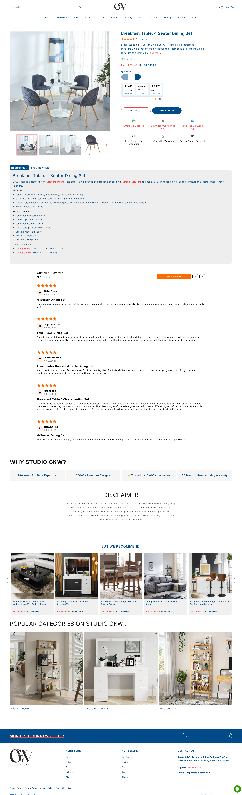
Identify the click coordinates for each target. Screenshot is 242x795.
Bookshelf (166, 708)
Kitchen (125, 762)
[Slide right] (107, 145)
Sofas (68, 762)
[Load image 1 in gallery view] (27, 145)
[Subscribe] (229, 736)
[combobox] (47, 7)
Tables (69, 767)
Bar (123, 767)
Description (19, 168)
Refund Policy (31, 788)
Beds (68, 757)
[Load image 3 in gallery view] (70, 145)
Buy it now (167, 110)
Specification (40, 168)
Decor (124, 772)
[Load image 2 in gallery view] (49, 145)
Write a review (174, 276)
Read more (155, 52)
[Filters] (195, 276)
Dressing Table (95, 708)
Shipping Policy (46, 788)
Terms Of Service (63, 788)
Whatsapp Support (134, 126)
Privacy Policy (16, 788)
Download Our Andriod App (163, 127)
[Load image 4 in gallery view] (92, 145)
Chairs (69, 777)
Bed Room (127, 757)
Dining (125, 777)
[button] (230, 7)
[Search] (81, 7)
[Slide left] (13, 145)
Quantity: (126, 71)
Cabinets (70, 772)
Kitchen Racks (20, 708)
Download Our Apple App (192, 127)
